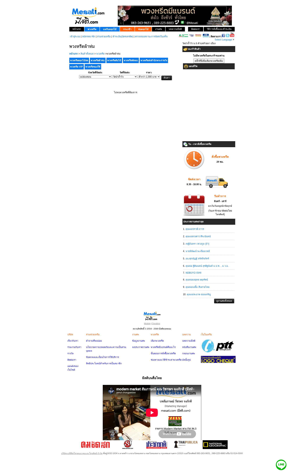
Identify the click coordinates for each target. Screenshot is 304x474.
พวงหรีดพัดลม (131, 60)
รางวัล (70, 353)
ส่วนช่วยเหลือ (104, 36)
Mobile (147, 323)
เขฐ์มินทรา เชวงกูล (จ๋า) (197, 243)
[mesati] (152, 315)
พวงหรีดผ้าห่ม (98, 60)
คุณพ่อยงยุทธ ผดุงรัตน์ (197, 279)
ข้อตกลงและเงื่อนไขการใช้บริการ (102, 357)
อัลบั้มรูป (186, 359)
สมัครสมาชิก (88, 36)
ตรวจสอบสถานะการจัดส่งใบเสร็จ (151, 36)
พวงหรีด (100, 53)
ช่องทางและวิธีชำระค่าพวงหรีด (166, 359)
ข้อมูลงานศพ (138, 341)
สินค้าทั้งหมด (87, 53)
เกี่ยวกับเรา (72, 341)
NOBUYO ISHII (193, 272)
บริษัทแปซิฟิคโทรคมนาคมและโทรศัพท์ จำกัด (82, 453)
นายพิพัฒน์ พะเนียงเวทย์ (198, 251)
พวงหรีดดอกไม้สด (79, 60)
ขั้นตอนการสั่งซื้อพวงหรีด (163, 353)
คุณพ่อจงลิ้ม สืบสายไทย (198, 287)
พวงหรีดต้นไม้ (114, 60)
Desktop (156, 323)
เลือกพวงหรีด (157, 341)
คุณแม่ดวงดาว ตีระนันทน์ (198, 236)
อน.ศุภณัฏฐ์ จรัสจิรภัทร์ (197, 258)
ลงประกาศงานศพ (140, 347)
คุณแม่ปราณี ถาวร (195, 229)
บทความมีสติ (188, 341)
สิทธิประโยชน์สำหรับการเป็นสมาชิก (104, 363)
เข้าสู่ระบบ (75, 36)
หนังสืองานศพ (189, 347)
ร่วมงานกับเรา (74, 347)
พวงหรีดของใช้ (93, 66)
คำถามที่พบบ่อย (94, 341)
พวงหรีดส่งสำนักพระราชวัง (154, 60)
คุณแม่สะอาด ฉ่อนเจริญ (199, 294)
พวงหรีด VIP (76, 66)
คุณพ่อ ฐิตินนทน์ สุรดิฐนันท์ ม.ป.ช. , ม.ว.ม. (207, 266)
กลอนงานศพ (188, 353)
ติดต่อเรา (71, 359)
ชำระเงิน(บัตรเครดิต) (123, 36)
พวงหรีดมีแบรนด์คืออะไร (163, 347)
